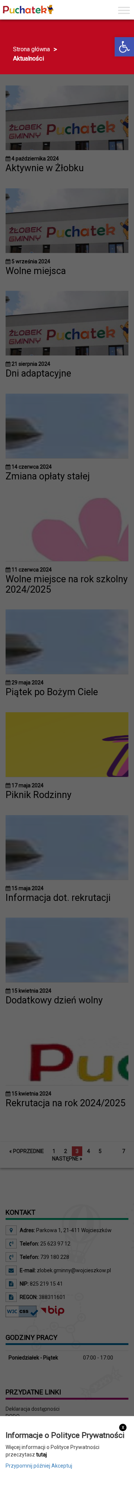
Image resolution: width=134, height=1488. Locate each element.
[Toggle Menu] (124, 10)
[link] (124, 46)
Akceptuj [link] (61, 1466)
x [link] (123, 1427)
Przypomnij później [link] (28, 1466)
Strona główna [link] (31, 49)
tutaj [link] (41, 1455)
